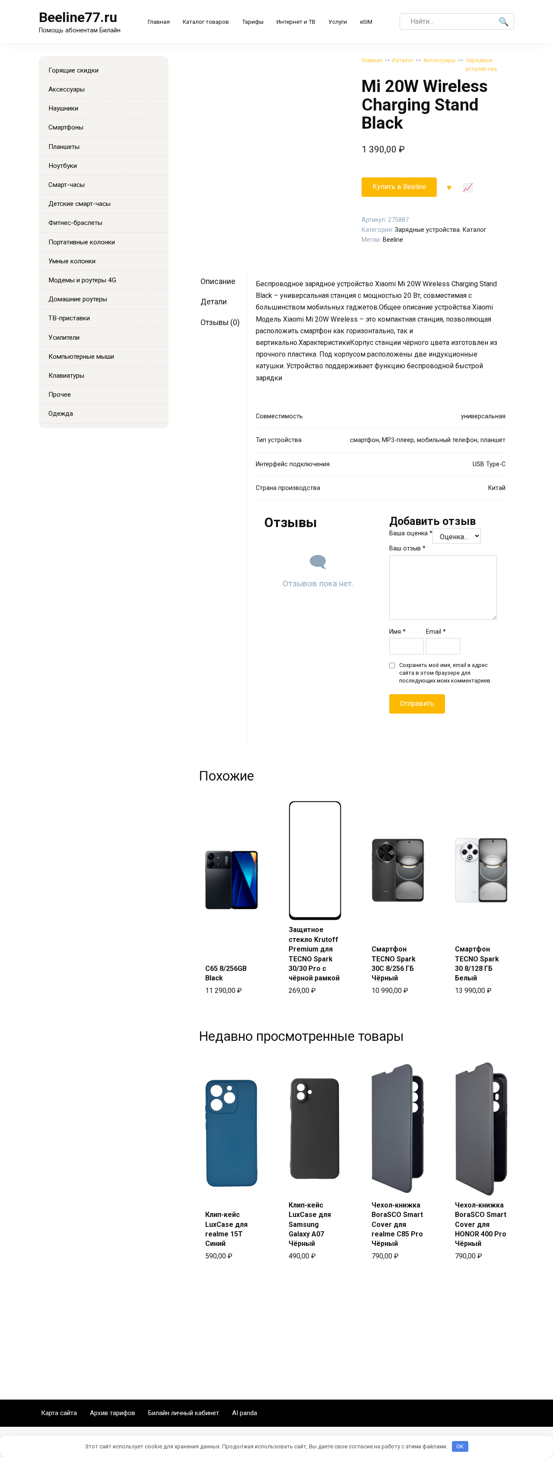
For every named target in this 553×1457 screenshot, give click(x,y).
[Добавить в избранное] (449, 187)
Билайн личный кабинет (183, 1413)
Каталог (402, 60)
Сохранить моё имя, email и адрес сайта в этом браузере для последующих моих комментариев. (445, 673)
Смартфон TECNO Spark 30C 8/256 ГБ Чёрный (394, 963)
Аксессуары (439, 60)
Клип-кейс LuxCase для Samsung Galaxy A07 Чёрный (310, 1224)
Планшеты (63, 147)
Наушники (63, 108)
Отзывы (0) (220, 322)
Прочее (59, 394)
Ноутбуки (62, 166)
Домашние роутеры (77, 299)
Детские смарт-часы (79, 204)
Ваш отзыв (407, 548)
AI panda (244, 1413)
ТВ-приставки (69, 318)
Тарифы (253, 21)
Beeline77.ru (78, 17)
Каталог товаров (206, 21)
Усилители (63, 337)
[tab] (223, 281)
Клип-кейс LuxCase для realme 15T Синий (226, 1229)
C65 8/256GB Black (226, 973)
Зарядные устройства (481, 64)
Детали (213, 301)
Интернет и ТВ (295, 21)
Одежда (60, 413)
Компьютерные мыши (81, 356)
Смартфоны (65, 127)
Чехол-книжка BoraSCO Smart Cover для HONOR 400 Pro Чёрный (480, 1224)
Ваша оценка (410, 533)
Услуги (337, 21)
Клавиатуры (66, 375)
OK (460, 1446)
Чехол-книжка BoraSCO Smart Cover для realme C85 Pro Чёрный (397, 1224)
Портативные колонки (81, 242)
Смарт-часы (66, 185)
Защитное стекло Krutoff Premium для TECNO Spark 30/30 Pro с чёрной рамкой (314, 954)
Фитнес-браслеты (75, 223)
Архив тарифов (112, 1413)
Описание (217, 281)
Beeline (393, 239)
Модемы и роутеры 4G (82, 280)
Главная (159, 21)
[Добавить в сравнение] (468, 187)
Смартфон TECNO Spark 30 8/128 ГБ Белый (477, 963)
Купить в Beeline (399, 187)
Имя (397, 631)
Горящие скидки (73, 70)
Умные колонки (71, 261)
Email (436, 631)
